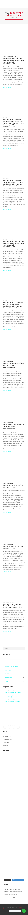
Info (6, 662)
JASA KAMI (6, 742)
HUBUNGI (5, 745)
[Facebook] (5, 727)
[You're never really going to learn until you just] (14, 868)
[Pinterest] (13, 727)
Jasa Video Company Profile (11, 666)
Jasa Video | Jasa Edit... (11, 697)
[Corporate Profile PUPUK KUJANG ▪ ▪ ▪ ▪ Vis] (14, 806)
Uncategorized (8, 677)
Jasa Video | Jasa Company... (13, 701)
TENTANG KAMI (7, 739)
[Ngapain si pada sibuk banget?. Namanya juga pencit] (14, 826)
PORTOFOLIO (7, 736)
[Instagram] (18, 727)
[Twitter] (9, 727)
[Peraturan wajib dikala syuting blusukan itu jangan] (14, 764)
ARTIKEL (7, 659)
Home (13, 17)
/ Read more (7, 87)
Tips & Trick (7, 673)
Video (6, 681)
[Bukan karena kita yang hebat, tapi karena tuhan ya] (14, 847)
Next (20, 641)
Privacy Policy (7, 911)
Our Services (8, 670)
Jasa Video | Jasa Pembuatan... (13, 692)
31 (16, 641)
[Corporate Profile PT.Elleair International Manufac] (14, 785)
